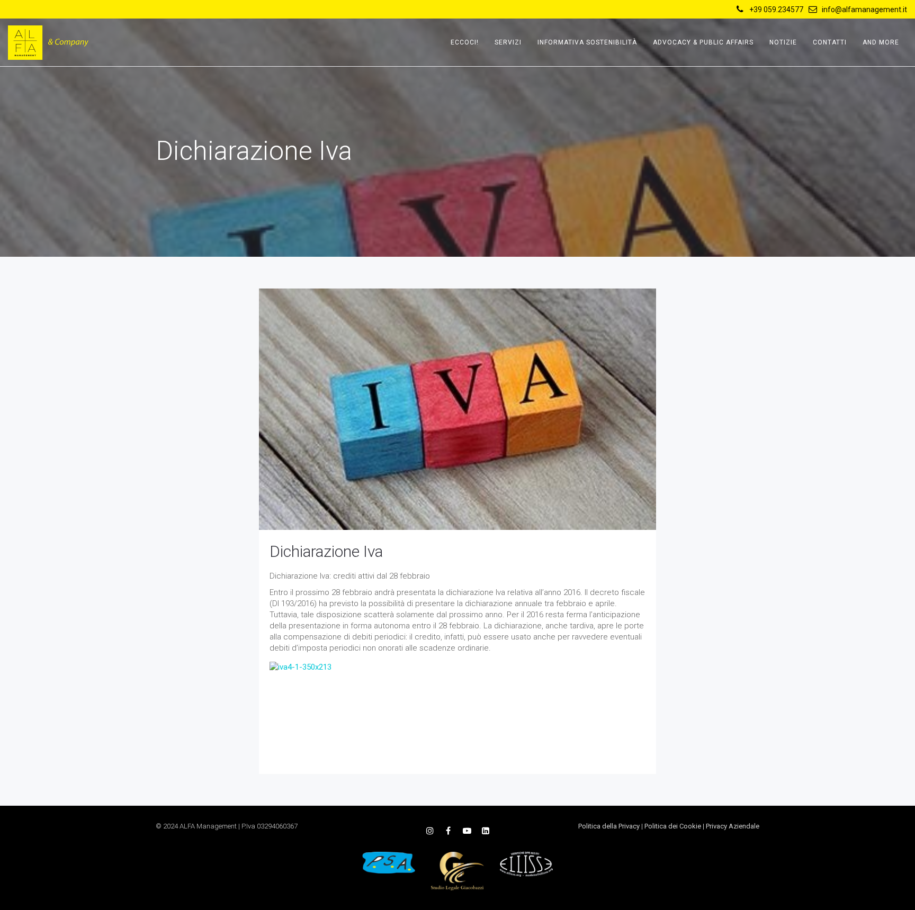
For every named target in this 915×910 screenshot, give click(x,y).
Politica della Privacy (609, 826)
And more (881, 42)
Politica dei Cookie (672, 826)
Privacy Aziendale (732, 826)
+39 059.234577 (776, 9)
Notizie (783, 42)
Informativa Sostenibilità (587, 42)
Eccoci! (465, 42)
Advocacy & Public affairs (703, 42)
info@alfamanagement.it (864, 9)
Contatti (830, 42)
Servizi (508, 42)
